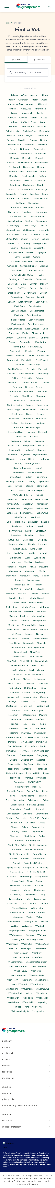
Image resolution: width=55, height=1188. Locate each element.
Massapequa (33, 580)
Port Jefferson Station (36, 746)
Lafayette (12, 512)
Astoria (34, 117)
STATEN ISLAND (36, 872)
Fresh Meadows (27, 373)
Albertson (23, 99)
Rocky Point (33, 791)
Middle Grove (19, 602)
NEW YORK (26, 661)
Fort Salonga (34, 364)
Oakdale (30, 683)
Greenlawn (14, 418)
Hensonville (15, 450)
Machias (28, 562)
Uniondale (12, 903)
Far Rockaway (35, 346)
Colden (11, 243)
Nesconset (12, 638)
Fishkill (9, 355)
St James (11, 876)
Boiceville (27, 158)
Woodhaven (13, 997)
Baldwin (13, 126)
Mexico (22, 598)
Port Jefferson (15, 746)
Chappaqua (41, 221)
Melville (22, 593)
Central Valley (15, 221)
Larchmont (17, 526)
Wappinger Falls (17, 930)
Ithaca (22, 490)
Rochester (19, 782)
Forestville (26, 360)
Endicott (33, 337)
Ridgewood (14, 777)
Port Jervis (11, 750)
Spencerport (39, 858)
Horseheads (19, 472)
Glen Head (27, 396)
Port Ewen (41, 741)
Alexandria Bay (15, 104)
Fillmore (41, 351)
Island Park (42, 485)
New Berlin (14, 643)
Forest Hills (43, 355)
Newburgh (28, 643)
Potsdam (11, 755)
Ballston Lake (13, 131)
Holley (18, 463)
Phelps (42, 723)
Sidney (25, 827)
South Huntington (38, 845)
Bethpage (25, 149)
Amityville (26, 108)
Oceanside (43, 683)
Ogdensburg (15, 688)
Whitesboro (12, 988)
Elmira (25, 333)
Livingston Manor (16, 544)
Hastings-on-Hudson (20, 441)
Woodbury (41, 993)
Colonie (14, 247)
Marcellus (25, 575)
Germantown (14, 391)
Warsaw (30, 935)
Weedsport (27, 948)
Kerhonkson (42, 503)
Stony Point (18, 881)
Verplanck (18, 917)
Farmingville (19, 346)
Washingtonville (35, 939)
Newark (25, 638)
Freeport (42, 369)
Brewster (42, 167)
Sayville (28, 809)
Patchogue (37, 710)
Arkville (12, 117)
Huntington (41, 477)
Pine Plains (40, 728)
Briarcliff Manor (16, 171)
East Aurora (42, 301)
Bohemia (14, 158)
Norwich (27, 679)
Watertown (12, 944)
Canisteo (34, 194)
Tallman (26, 890)
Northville (15, 679)
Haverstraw (13, 445)
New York (11, 661)
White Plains (36, 984)
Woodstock (42, 997)
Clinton (24, 239)
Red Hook (42, 764)
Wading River (30, 921)
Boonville (40, 158)
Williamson (27, 988)
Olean (43, 688)
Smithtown (29, 836)
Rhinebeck (42, 768)
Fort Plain (19, 364)
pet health (7, 1040)
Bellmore (29, 144)
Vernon (31, 912)
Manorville (11, 575)
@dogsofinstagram (11, 1126)
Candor (23, 194)
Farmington (40, 342)
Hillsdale (10, 459)
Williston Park (15, 993)
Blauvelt (13, 153)
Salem (46, 800)
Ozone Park (26, 706)
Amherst (13, 108)
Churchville (43, 230)
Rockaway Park (21, 786)
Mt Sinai (44, 629)
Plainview (26, 732)
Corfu (17, 256)
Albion (35, 99)
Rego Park (13, 768)
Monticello (13, 625)
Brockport (32, 171)
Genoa (39, 387)
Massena (38, 584)
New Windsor (36, 656)
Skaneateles (38, 827)
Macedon (16, 562)
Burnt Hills (15, 180)
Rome (45, 791)
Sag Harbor (18, 800)
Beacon (33, 140)
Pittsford (13, 732)
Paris (26, 710)
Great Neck (17, 414)
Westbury (36, 952)
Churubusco (13, 234)
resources (7, 1071)
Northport (17, 674)
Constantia (39, 247)
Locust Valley (20, 548)
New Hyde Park (36, 647)
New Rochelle (19, 656)
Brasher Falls (41, 162)
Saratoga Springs (35, 804)
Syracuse (14, 890)
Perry (24, 723)
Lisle (41, 535)
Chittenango (29, 230)
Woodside (28, 997)
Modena (24, 616)
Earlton (11, 301)
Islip (13, 490)
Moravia (43, 625)
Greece (29, 414)
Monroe (13, 620)
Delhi (23, 283)
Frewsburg (43, 373)
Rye (8, 800)
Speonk (17, 863)
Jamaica (39, 494)
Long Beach (36, 548)
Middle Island (36, 602)
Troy (43, 894)
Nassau (39, 634)
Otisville (24, 701)
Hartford (42, 432)
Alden (44, 99)
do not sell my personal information (19, 1105)
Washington (18, 939)
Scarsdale (40, 809)
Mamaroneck (15, 571)
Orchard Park (13, 697)
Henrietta (43, 445)
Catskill (40, 207)
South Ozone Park (34, 849)
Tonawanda (31, 894)
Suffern (39, 881)
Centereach (41, 212)
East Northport (36, 319)
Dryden (43, 292)
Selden (45, 818)
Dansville (27, 279)
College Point (40, 243)
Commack (26, 247)
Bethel (13, 149)
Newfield (41, 643)
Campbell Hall (25, 189)
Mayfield (29, 589)
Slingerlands (37, 831)
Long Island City (15, 553)
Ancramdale (27, 113)
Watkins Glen (42, 944)
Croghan (44, 265)
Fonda (31, 355)
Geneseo (17, 387)
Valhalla (44, 903)
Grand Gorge (13, 409)
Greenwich (41, 418)
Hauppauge (39, 441)
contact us (7, 1093)
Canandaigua (42, 189)
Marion (45, 575)
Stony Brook (41, 876)
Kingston (28, 508)
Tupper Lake (40, 899)
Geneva (29, 387)
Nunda (10, 683)
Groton (14, 423)
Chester (44, 225)
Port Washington (40, 750)
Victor (39, 917)
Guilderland (26, 423)
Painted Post (42, 706)
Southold (16, 849)
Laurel (40, 526)
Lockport (42, 544)
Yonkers (17, 1006)
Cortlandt (12, 265)
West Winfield (19, 984)
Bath (20, 135)
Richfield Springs (14, 773)
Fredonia (31, 369)
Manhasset (30, 571)
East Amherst (25, 301)
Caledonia (15, 185)
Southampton (33, 840)
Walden (44, 921)
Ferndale (29, 351)
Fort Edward (42, 360)
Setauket (30, 822)
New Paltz (35, 652)
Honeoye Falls (32, 463)
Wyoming (42, 1002)
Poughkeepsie (26, 755)
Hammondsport (34, 427)
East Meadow (34, 315)
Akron (45, 95)
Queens (13, 759)
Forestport (12, 360)
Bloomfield (26, 153)
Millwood (41, 611)
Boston (10, 162)
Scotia (9, 818)
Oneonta (14, 692)
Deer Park (12, 283)
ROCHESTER (34, 782)
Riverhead (41, 777)
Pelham (29, 719)
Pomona (12, 741)
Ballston (41, 126)
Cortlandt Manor (28, 265)
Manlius (43, 571)
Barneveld (44, 131)
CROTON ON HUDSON (23, 274)
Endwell (45, 337)
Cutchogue (14, 279)
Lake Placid (35, 517)
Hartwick (34, 436)
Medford (10, 593)
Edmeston (14, 333)
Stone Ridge (26, 876)
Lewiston (16, 535)
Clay (45, 234)
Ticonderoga (16, 894)
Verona (41, 912)
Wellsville (41, 948)
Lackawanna (42, 508)
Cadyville (40, 180)
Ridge (46, 773)
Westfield (37, 957)
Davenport (41, 279)
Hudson (28, 477)
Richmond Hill (33, 773)
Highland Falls (40, 454)
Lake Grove (42, 512)
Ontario (26, 692)
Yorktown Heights (20, 1011)
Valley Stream (17, 912)
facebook (6, 1114)
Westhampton (15, 961)
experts (6, 1059)
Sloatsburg (15, 836)
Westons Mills (36, 975)
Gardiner (45, 382)
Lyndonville (15, 557)
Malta (33, 566)
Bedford (44, 140)
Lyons (27, 557)
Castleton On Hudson (22, 207)
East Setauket (14, 328)
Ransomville (14, 764)
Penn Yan (13, 723)
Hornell (38, 468)
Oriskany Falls (30, 697)
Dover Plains (30, 292)
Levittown (41, 530)
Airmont (34, 95)
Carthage (20, 203)
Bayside (11, 140)
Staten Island (16, 872)
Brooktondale (28, 176)
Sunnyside (15, 885)
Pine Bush (14, 728)
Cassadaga (33, 203)
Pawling (43, 715)
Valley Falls (37, 908)
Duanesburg (17, 297)
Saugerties (15, 809)
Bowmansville (25, 162)
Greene (40, 414)
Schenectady (13, 813)
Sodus (42, 836)
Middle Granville (38, 598)
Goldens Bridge (14, 405)
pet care (6, 1047)
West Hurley (20, 970)
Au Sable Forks (28, 122)
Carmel (25, 198)
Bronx (43, 171)
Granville (43, 409)
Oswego (12, 701)
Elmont (9, 337)
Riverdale (28, 777)
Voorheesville (13, 921)
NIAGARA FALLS (19, 665)
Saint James (33, 800)
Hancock (31, 432)
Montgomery (39, 620)
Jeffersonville (41, 499)
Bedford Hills (14, 144)
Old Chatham (30, 688)
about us (6, 1087)
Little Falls (13, 539)
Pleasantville (32, 737)
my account (8, 1078)
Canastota (11, 194)
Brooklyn (13, 176)
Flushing (20, 355)
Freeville (10, 373)
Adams (14, 95)
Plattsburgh (40, 732)
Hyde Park (43, 481)
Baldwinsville (27, 126)
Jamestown (12, 499)
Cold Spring (24, 243)
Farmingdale (26, 342)
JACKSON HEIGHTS (22, 494)
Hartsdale (21, 436)
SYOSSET (40, 885)
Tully (27, 899)
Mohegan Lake (39, 616)
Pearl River (16, 719)
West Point (12, 979)
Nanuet (29, 634)
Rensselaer (27, 768)
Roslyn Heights (26, 795)
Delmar (33, 283)
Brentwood (14, 167)
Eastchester (35, 306)
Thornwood (39, 890)
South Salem (39, 854)
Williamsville (42, 988)
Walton (14, 926)
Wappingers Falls (37, 930)
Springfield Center (33, 863)
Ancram (14, 113)
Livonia (31, 544)
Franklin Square (15, 369)
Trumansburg (15, 899)
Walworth (27, 926)
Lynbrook (43, 553)
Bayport (30, 135)
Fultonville (27, 378)
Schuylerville (42, 813)
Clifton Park (12, 239)
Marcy (36, 575)
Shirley (41, 822)
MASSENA (15, 589)
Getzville (28, 391)
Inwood (18, 485)
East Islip (19, 315)
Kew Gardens (13, 508)
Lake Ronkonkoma (15, 521)
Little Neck (28, 539)
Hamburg (40, 423)
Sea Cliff (34, 818)
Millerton (28, 611)
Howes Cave (14, 477)
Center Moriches (18, 216)
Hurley (31, 481)
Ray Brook (29, 764)
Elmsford (21, 337)
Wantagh (39, 926)
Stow (30, 881)
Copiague (41, 252)
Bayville (22, 140)
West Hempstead (18, 966)
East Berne (19, 306)
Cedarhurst (27, 212)
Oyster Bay (11, 706)
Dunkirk (40, 297)
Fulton (15, 378)
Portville (24, 750)
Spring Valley (13, 867)
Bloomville (40, 153)
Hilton (21, 459)
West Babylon (21, 952)
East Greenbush (19, 310)
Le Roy (28, 530)
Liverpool (42, 539)
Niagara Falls (41, 661)
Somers (19, 840)
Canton (45, 194)
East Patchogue (36, 324)
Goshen (29, 405)
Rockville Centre (15, 791)
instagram (7, 1120)
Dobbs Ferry (14, 292)
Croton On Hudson (35, 270)
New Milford (20, 652)
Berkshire (42, 144)
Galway (39, 378)
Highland (25, 454)
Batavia (11, 135)
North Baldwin (36, 670)
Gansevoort (11, 382)
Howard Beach (35, 472)
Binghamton (39, 149)
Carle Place (13, 198)
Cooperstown (16, 252)
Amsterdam (40, 108)
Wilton (29, 993)
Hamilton (18, 427)
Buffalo (42, 176)
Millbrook (44, 607)
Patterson (13, 715)
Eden (45, 328)
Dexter (33, 288)
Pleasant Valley (14, 737)
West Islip (35, 970)
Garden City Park (29, 382)
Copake (29, 252)
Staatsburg (42, 867)
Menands (33, 593)
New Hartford (18, 647)
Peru (33, 723)
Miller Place (15, 611)
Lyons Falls (39, 557)
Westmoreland (18, 975)
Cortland (39, 261)
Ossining (44, 697)
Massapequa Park (21, 584)
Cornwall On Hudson (21, 261)
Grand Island (29, 409)
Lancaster (33, 521)
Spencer (25, 858)
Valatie (32, 903)
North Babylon (18, 670)
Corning (36, 256)
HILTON (32, 459)
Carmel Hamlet (40, 198)
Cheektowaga (29, 225)
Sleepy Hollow (19, 831)
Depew (44, 283)
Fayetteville (16, 351)
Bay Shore (43, 135)
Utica (23, 903)
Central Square (37, 216)
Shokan (14, 827)
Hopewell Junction (22, 468)
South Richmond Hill (19, 854)
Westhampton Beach (36, 961)
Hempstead (29, 445)
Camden (41, 185)
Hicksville (12, 454)
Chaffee (29, 221)
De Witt (22, 288)
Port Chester (26, 741)
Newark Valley (40, 638)
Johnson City (13, 503)
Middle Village (29, 607)
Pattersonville (28, 715)
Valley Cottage (20, 908)
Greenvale (28, 418)
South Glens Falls (17, 845)
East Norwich (18, 324)
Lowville (31, 553)
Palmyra (16, 710)
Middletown (12, 607)
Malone (22, 566)
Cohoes (45, 239)
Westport (27, 979)
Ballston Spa (29, 131)
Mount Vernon (30, 629)
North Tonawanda (34, 674)
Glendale (13, 396)
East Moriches (18, 319)
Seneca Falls (16, 822)
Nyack (20, 683)
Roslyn (12, 795)
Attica (44, 117)
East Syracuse (32, 328)
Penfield (40, 719)
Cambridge (28, 185)
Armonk (23, 117)
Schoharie (27, 813)
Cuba (41, 274)
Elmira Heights (39, 333)
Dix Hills (44, 288)
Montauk (25, 620)
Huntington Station (15, 481)
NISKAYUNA (38, 665)
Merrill (12, 598)
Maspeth (19, 580)
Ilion (9, 485)
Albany (11, 99)
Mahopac (11, 566)
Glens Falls (20, 400)
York (27, 1006)
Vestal (29, 917)
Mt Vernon (17, 634)
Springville (28, 867)
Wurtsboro (13, 1002)
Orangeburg (39, 692)
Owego (43, 701)
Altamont (42, 104)
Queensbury (27, 759)
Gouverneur (42, 405)
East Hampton (37, 310)
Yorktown (37, 1006)
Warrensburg (15, 935)
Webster (13, 948)
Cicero (25, 234)
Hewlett (41, 450)
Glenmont (41, 396)
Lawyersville (15, 530)
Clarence (35, 234)
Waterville (26, 944)
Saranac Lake (17, 804)
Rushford (42, 795)
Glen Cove (42, 391)
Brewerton (28, 167)
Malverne (43, 566)
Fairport (12, 342)
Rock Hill (36, 786)
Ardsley (41, 113)
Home (8, 22)
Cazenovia (13, 212)
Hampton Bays (15, 432)
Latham (29, 526)
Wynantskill (28, 1002)
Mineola (13, 616)
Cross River (16, 270)
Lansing (45, 521)
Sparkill (14, 858)
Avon (42, 122)
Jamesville (26, 499)
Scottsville (21, 818)
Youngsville (38, 1011)
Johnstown (28, 503)
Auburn (13, 122)
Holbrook (44, 459)
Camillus (11, 189)
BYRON (28, 180)
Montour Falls (29, 625)
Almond (30, 104)
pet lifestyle (8, 1053)
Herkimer (29, 450)
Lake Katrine (20, 517)
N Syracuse (40, 679)
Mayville (41, 589)
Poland (45, 737)
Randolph (40, 759)
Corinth (26, 256)
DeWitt (10, 288)
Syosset (27, 885)
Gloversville (35, 400)
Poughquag (42, 755)
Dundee (30, 297)
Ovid (34, 701)
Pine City (27, 728)
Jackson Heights (36, 490)
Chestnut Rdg (13, 230)
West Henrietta (38, 966)
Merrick (45, 593)
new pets (7, 1065)
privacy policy (9, 1099)
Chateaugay (13, 225)
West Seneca (42, 979)
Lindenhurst (30, 535)
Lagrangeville (27, 512)
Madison (39, 562)
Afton (24, 95)
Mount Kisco (13, 629)
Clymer (34, 239)
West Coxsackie (21, 957)
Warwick (41, 935)
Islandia (29, 485)
